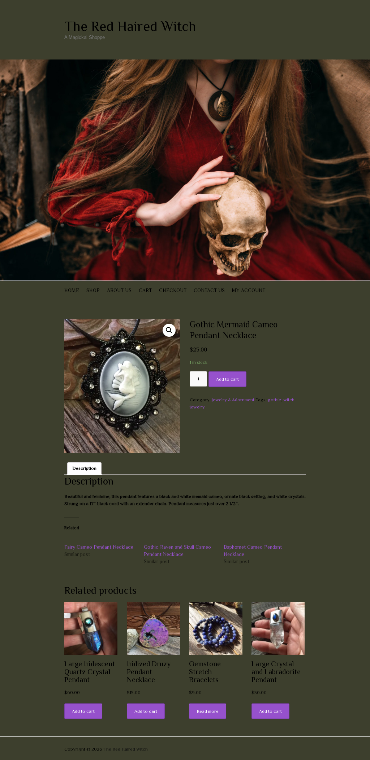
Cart (145, 290)
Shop (93, 290)
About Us (119, 290)
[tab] (84, 468)
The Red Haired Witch (130, 26)
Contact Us (209, 290)
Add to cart (227, 379)
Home (71, 290)
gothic (274, 399)
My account (248, 290)
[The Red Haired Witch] (185, 63)
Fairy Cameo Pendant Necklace (98, 547)
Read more (208, 711)
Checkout (172, 290)
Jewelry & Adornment (233, 399)
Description (84, 468)
